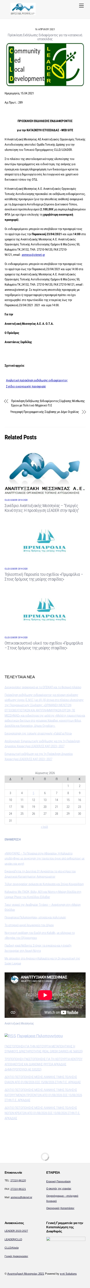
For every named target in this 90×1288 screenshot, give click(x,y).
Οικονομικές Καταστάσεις (60, 1208)
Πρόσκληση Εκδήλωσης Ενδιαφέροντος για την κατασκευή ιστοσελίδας (45, 37)
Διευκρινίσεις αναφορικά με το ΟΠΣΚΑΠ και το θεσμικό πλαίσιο (43, 687)
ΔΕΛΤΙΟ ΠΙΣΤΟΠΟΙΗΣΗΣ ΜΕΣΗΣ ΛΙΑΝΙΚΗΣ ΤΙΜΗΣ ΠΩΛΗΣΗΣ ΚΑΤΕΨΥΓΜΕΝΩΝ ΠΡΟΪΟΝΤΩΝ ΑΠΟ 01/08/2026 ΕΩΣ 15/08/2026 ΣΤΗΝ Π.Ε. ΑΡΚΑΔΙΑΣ (43, 1095)
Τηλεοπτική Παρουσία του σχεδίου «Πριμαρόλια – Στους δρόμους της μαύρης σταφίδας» (44, 577)
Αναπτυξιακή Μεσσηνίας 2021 (25, 1273)
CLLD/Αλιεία (12, 1247)
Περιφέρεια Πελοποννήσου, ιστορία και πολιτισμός (35, 917)
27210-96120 (18, 1180)
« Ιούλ (44, 827)
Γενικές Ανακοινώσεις (16, 1256)
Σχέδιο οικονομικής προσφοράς (26, 386)
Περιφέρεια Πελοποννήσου (40, 1036)
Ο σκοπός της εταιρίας (58, 1188)
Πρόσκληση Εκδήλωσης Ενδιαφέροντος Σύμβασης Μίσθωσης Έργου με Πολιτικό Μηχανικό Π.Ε (48, 403)
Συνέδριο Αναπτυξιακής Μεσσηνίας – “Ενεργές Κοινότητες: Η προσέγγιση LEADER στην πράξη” (42, 508)
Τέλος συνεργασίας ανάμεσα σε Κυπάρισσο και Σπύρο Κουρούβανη (44, 884)
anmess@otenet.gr (33, 255)
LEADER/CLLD (13, 1239)
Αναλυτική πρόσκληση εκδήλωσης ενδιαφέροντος (37, 380)
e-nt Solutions (68, 1273)
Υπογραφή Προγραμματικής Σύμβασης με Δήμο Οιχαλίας (44, 412)
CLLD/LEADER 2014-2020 (16, 500)
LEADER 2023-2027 (16, 1230)
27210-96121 (18, 1189)
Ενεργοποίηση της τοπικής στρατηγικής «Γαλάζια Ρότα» (38, 733)
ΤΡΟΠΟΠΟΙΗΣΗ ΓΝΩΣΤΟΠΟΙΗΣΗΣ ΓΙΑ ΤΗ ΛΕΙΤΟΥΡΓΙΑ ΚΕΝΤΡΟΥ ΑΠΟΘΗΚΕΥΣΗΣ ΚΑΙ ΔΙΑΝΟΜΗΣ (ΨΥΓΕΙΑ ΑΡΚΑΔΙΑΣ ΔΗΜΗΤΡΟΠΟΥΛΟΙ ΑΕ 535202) (43, 1064)
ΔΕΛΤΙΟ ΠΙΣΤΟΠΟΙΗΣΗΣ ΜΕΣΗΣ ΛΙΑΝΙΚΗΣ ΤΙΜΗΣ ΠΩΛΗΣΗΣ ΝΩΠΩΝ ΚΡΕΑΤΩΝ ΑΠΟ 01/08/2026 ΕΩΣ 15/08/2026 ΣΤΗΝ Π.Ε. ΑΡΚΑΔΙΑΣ (42, 1113)
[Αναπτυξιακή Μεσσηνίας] (23, 13)
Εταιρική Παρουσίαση (58, 1181)
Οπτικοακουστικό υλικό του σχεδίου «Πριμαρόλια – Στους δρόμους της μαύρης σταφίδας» (44, 645)
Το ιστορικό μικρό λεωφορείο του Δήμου (29, 925)
